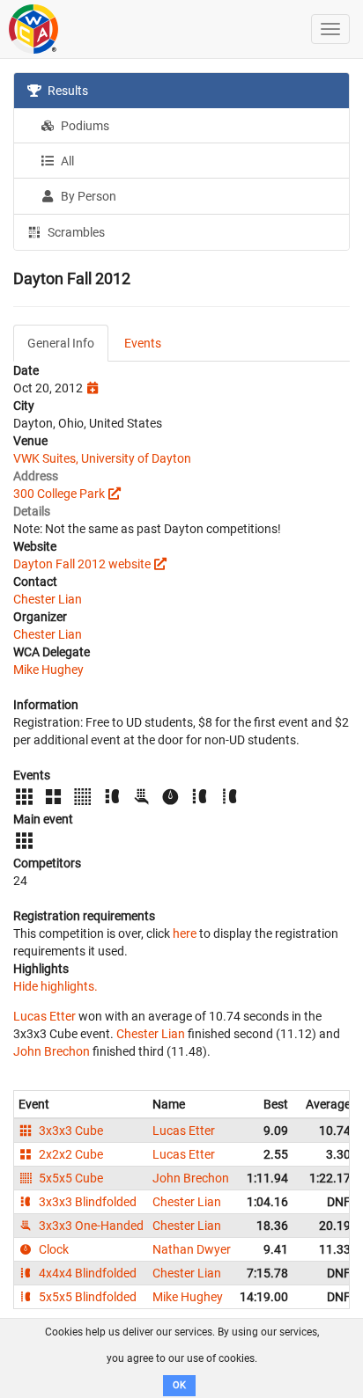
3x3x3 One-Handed (90, 1226)
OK (179, 1385)
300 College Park (59, 494)
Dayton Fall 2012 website (82, 564)
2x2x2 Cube (69, 1154)
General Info (60, 343)
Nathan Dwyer (191, 1249)
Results (66, 91)
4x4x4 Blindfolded (86, 1273)
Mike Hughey (48, 669)
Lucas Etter (44, 1016)
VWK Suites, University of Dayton (102, 458)
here (184, 933)
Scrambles (75, 232)
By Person (87, 196)
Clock (52, 1249)
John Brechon (51, 1051)
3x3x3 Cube (69, 1131)
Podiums (83, 126)
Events (142, 343)
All (66, 161)
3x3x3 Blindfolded (86, 1202)
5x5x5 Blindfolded (86, 1297)
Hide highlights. (55, 986)
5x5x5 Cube (69, 1178)
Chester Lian (47, 599)
